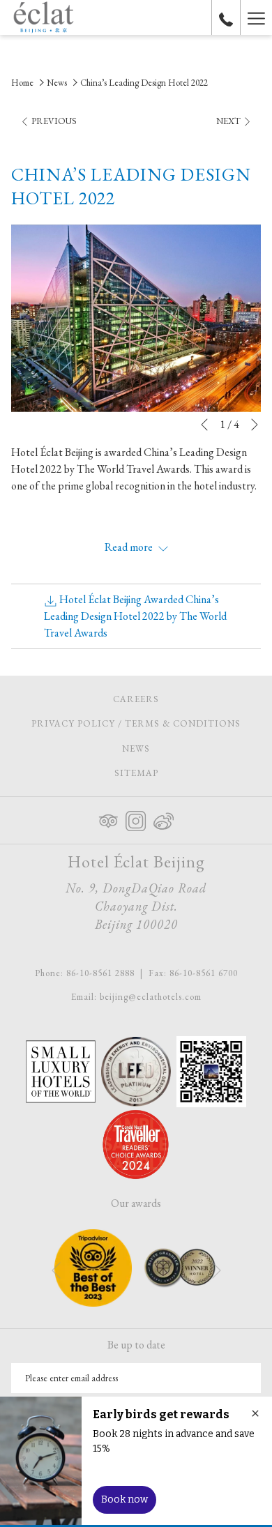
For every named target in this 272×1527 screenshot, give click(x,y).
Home (22, 83)
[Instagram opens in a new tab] (136, 818)
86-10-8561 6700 (203, 973)
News (57, 83)
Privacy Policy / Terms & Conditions (136, 723)
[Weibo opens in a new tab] (163, 818)
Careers (152, 701)
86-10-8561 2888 (100, 973)
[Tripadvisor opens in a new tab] (108, 818)
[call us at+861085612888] (226, 17)
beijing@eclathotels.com (151, 997)
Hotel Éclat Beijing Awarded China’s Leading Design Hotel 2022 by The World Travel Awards (135, 616)
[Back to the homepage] (43, 17)
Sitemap (136, 773)
